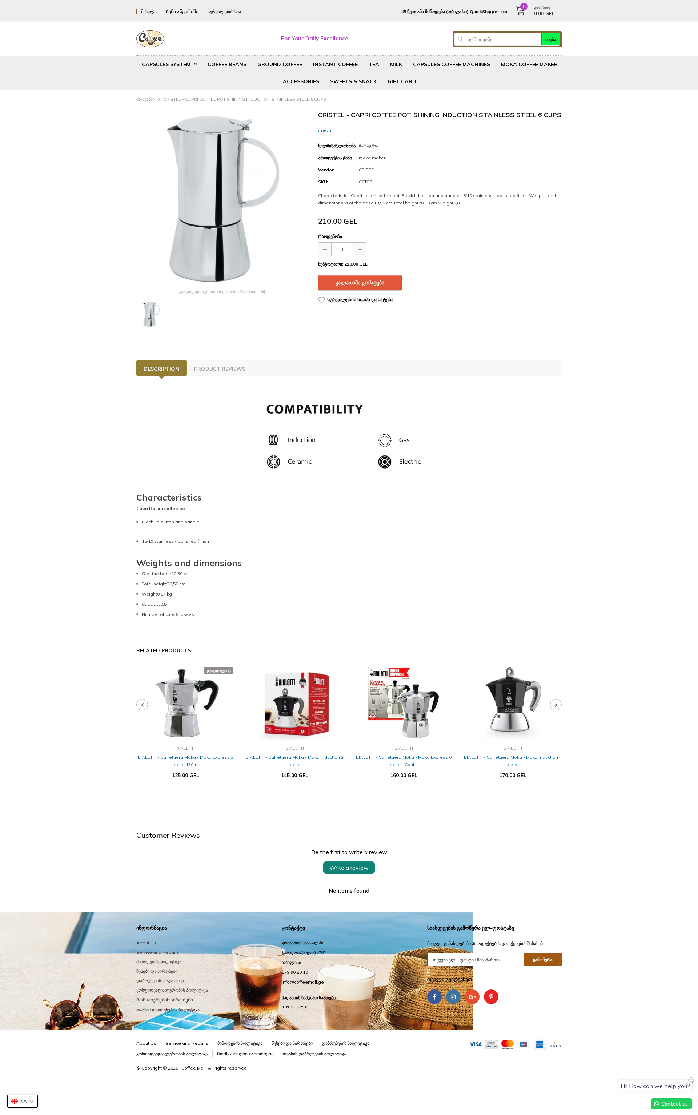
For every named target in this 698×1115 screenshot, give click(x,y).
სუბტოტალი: (330, 264)
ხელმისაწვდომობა (337, 145)
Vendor (326, 169)
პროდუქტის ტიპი (335, 157)
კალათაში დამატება (360, 282)
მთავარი (145, 99)
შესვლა (149, 11)
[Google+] (472, 996)
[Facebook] (434, 996)
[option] (221, 197)
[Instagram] (453, 996)
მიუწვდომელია (185, 797)
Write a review (349, 867)
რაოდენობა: (330, 236)
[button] (22, 1101)
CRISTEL (326, 131)
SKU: (323, 181)
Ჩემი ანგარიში (182, 11)
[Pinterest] (491, 996)
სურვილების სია (224, 11)
